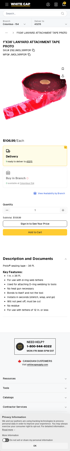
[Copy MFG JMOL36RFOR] (29, 54)
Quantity (8, 204)
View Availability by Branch (51, 193)
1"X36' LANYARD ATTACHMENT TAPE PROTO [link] (42, 32)
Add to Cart (35, 232)
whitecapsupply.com (37, 364)
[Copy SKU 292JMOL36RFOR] (33, 50)
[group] (35, 96)
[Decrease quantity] (7, 210)
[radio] (35, 156)
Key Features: (12, 272)
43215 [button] (29, 161)
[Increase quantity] (63, 210)
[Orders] (56, 4)
